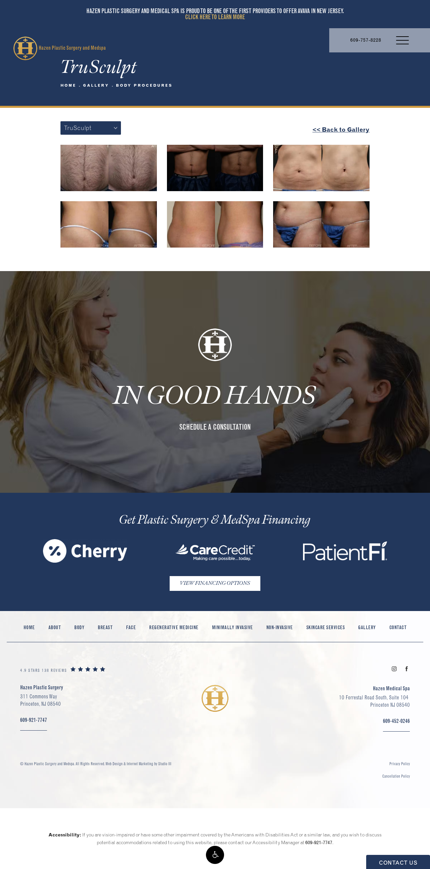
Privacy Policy (399, 763)
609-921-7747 (318, 842)
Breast (105, 627)
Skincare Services (325, 627)
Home (68, 85)
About (54, 627)
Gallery (96, 85)
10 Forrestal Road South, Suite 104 (374, 701)
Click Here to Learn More (215, 17)
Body (79, 627)
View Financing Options (215, 583)
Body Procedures (144, 85)
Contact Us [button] (398, 862)
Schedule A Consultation (215, 427)
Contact (398, 627)
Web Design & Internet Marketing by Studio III (138, 763)
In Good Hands (215, 396)
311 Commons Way (40, 700)
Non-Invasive (279, 627)
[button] (215, 855)
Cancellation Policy (396, 776)
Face (131, 627)
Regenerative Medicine (174, 627)
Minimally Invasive (232, 627)
